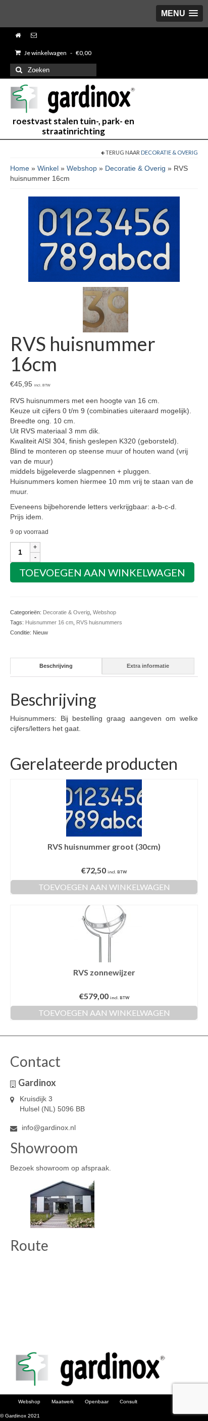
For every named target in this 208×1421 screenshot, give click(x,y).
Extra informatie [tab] (148, 666)
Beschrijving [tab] (56, 666)
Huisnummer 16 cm (49, 622)
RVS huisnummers (99, 622)
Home (19, 168)
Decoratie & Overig (169, 152)
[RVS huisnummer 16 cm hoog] (105, 309)
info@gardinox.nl (48, 1127)
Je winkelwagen (57, 53)
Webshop (82, 168)
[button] (179, 13)
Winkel (48, 168)
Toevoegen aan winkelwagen (102, 572)
